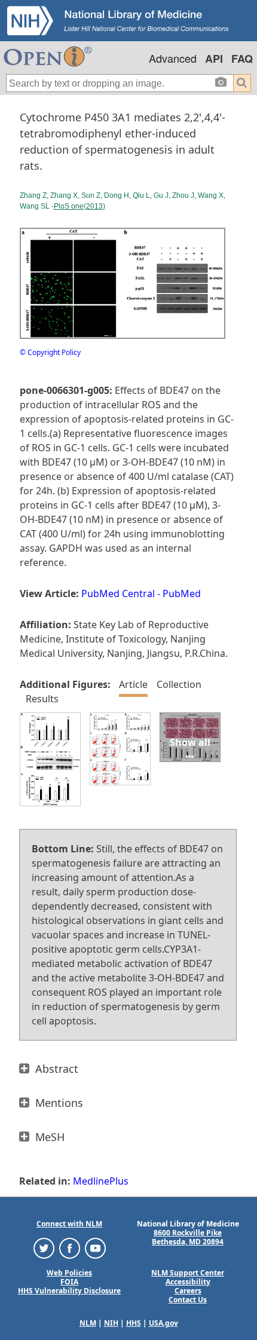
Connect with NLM (69, 1224)
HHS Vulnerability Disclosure (69, 1291)
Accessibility (188, 1282)
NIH (111, 1323)
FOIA (69, 1282)
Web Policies (69, 1273)
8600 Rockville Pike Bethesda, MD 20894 (188, 1237)
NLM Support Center (187, 1273)
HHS (133, 1323)
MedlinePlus (100, 1181)
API (214, 58)
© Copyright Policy (50, 352)
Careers (188, 1291)
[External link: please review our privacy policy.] (43, 1248)
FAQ (242, 58)
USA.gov (163, 1323)
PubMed (182, 593)
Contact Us (188, 1300)
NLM (87, 1323)
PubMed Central (118, 593)
